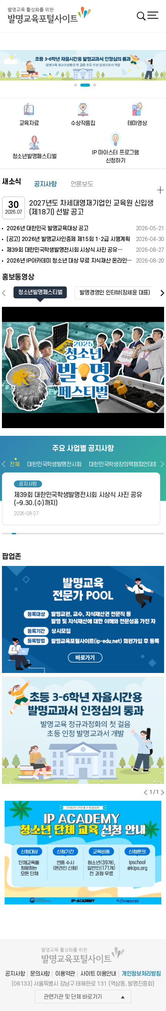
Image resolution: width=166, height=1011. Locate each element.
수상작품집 (83, 123)
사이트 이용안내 (98, 974)
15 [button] (71, 533)
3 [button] (14, 533)
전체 (14, 464)
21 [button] (99, 533)
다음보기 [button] (162, 464)
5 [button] (23, 533)
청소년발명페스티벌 (34, 156)
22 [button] (104, 533)
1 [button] (4, 533)
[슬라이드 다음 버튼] (162, 792)
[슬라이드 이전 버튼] (145, 792)
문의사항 (40, 974)
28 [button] (133, 533)
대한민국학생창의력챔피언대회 (123, 464)
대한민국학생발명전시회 (54, 464)
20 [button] (95, 533)
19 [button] (90, 533)
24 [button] (114, 533)
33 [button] (156, 533)
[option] (81, 498)
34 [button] (161, 533)
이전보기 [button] (3, 464)
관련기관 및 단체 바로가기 (73, 997)
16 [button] (75, 533)
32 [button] (152, 533)
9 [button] (42, 533)
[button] (162, 293)
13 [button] (61, 533)
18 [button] (85, 533)
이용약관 (65, 974)
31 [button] (147, 533)
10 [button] (47, 533)
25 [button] (118, 533)
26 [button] (123, 533)
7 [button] (32, 533)
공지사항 (45, 184)
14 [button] (66, 533)
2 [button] (9, 533)
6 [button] (28, 533)
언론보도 (82, 184)
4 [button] (18, 533)
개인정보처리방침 (141, 974)
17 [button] (80, 533)
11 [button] (52, 533)
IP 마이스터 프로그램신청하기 (115, 156)
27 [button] (128, 533)
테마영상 (137, 123)
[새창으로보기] (83, 367)
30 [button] (142, 533)
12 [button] (56, 533)
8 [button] (37, 533)
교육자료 (29, 123)
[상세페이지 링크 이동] (160, 190)
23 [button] (109, 533)
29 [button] (138, 533)
